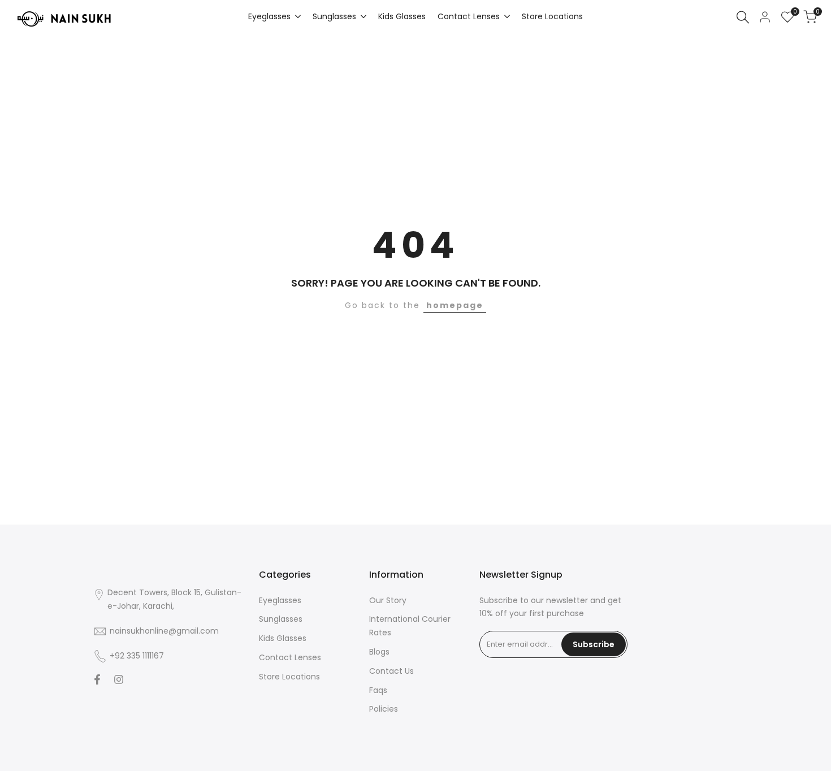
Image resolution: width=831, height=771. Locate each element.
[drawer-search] (743, 17)
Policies (383, 708)
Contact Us (391, 671)
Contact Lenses (290, 657)
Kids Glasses (282, 638)
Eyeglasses (280, 600)
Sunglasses (280, 619)
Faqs (378, 690)
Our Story (387, 600)
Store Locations (289, 676)
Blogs (379, 651)
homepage (454, 305)
